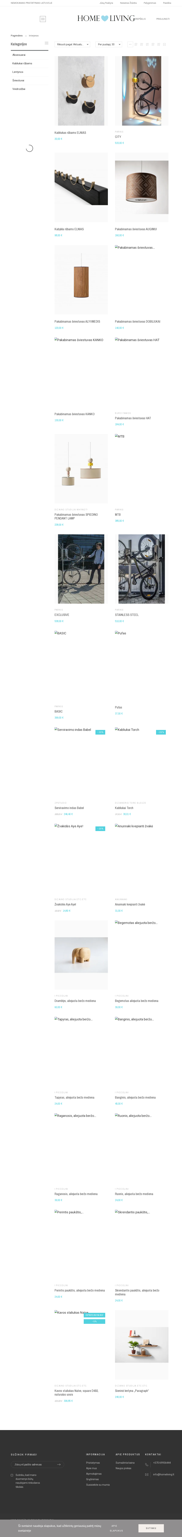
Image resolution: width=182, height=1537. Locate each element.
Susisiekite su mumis (98, 1484)
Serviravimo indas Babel (69, 808)
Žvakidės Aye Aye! (65, 904)
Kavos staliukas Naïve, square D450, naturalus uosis (76, 1392)
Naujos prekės (123, 1468)
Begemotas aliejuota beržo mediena (136, 1001)
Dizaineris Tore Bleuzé (130, 803)
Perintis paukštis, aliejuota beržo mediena (80, 1290)
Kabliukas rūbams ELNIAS (70, 132)
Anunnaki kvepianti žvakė (130, 904)
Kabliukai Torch (124, 808)
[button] (130, 44)
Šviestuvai (18, 80)
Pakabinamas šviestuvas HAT (133, 418)
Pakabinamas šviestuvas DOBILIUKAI (137, 321)
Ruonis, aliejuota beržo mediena (134, 1194)
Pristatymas (93, 1462)
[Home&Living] (106, 19)
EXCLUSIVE (62, 615)
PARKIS (119, 132)
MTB (118, 514)
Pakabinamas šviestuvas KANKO (75, 414)
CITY (118, 136)
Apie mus (91, 1468)
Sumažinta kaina (125, 1462)
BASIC (59, 711)
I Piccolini (61, 996)
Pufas (118, 707)
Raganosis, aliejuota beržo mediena (76, 1194)
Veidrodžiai (18, 89)
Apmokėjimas (94, 1473)
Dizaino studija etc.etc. (71, 899)
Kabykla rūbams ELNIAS (69, 229)
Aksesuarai (18, 54)
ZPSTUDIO (61, 803)
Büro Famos (123, 413)
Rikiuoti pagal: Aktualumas (72, 44)
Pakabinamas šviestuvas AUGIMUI (136, 229)
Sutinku (151, 1528)
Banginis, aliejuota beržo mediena (135, 1097)
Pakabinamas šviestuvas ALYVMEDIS (77, 321)
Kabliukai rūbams (22, 63)
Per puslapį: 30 (106, 44)
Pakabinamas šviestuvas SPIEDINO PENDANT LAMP (76, 516)
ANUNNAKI (121, 899)
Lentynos (17, 72)
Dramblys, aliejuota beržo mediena (75, 1001)
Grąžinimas (92, 1479)
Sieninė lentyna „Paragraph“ (132, 1390)
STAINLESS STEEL (127, 615)
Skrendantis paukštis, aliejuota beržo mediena (137, 1292)
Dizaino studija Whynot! (71, 509)
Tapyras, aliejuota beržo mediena (74, 1097)
